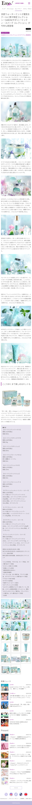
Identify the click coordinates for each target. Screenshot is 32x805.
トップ (3, 8)
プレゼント (12, 734)
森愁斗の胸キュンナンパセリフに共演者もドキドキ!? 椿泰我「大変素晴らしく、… (20, 714)
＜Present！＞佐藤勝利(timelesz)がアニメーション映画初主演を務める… (20, 737)
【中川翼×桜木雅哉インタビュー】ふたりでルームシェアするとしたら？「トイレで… (20, 697)
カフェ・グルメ (27, 8)
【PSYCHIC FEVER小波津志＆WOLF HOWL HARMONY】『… (19, 722)
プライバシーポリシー (14, 798)
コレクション (14, 35)
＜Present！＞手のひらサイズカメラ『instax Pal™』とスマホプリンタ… (19, 764)
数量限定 (28, 35)
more (16, 788)
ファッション (10, 8)
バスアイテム (21, 35)
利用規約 (22, 798)
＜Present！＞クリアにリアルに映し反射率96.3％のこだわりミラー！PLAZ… (20, 781)
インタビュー (13, 693)
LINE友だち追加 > (19, 3)
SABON (3, 35)
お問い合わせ (29, 798)
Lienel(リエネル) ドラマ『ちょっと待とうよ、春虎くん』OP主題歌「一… (20, 688)
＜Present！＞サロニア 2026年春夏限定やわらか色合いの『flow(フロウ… (20, 772)
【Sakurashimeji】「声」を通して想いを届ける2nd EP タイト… (20, 705)
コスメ (8, 35)
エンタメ (12, 684)
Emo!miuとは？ (3, 798)
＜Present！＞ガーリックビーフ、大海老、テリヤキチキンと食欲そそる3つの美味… (20, 756)
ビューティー (18, 8)
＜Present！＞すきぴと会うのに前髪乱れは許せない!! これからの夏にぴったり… (20, 746)
